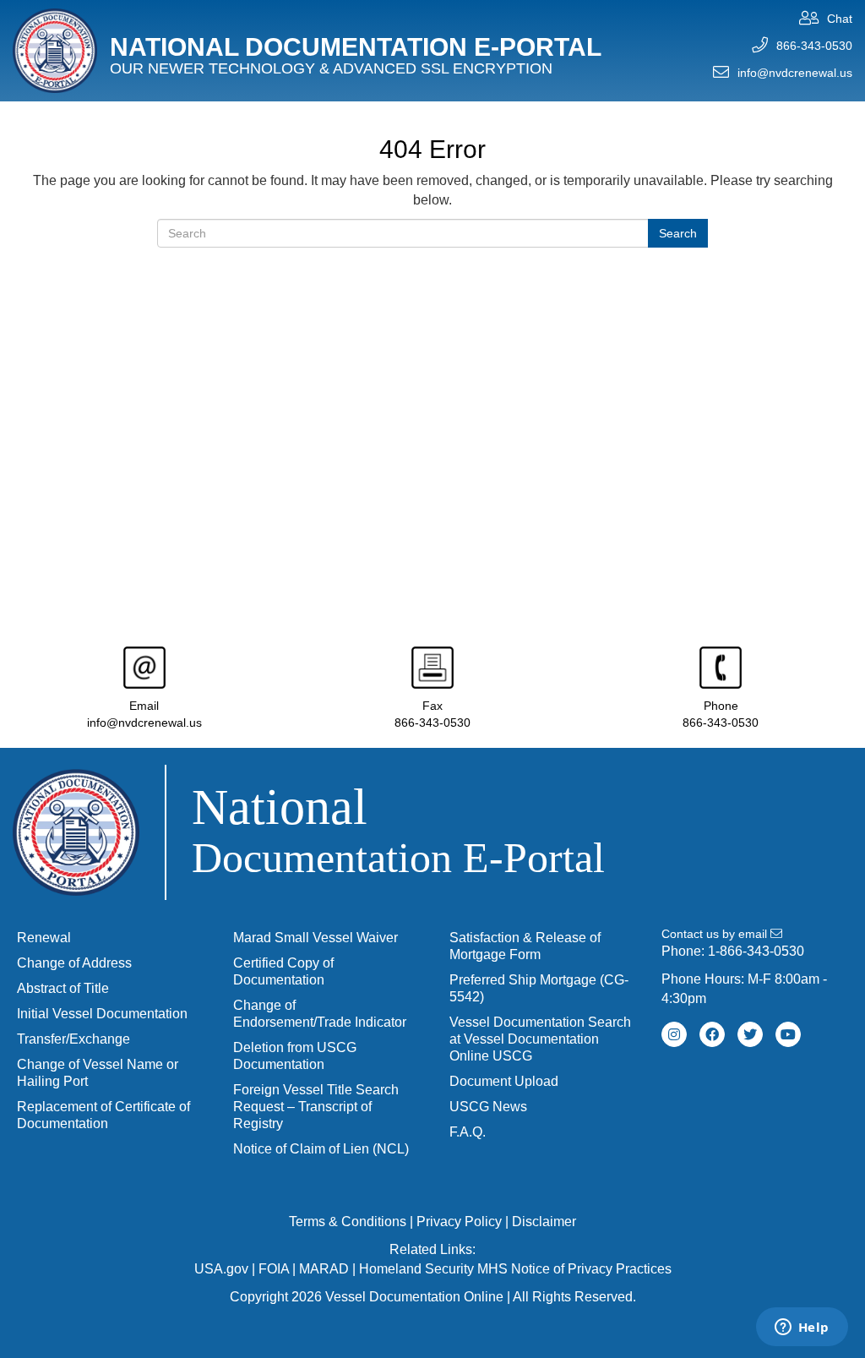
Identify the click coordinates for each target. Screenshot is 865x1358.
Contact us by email (715, 934)
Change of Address (74, 963)
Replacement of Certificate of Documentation (103, 1115)
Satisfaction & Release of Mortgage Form (525, 946)
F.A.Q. (467, 1132)
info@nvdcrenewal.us (794, 72)
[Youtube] (788, 1034)
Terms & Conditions (347, 1221)
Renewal (44, 937)
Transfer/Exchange (73, 1039)
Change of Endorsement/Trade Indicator (319, 1013)
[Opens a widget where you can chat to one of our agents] (801, 1328)
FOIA (273, 1269)
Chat (839, 18)
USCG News (488, 1106)
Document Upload (503, 1081)
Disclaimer (544, 1221)
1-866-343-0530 (756, 951)
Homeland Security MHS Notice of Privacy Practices (515, 1269)
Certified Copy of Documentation (283, 971)
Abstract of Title (63, 988)
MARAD (324, 1269)
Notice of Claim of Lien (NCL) (321, 1149)
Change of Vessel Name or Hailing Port (97, 1072)
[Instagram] (674, 1034)
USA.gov (221, 1269)
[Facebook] (712, 1034)
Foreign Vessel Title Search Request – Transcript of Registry (316, 1107)
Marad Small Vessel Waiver (315, 937)
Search (678, 233)
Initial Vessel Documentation (102, 1013)
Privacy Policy (459, 1221)
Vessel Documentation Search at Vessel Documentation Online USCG (540, 1039)
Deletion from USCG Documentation (294, 1056)
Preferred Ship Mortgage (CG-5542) (538, 988)
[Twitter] (750, 1034)
